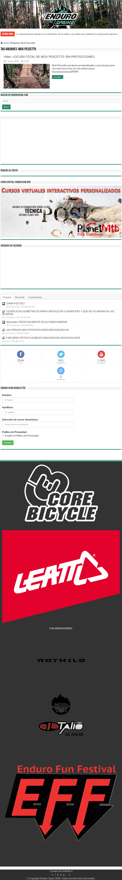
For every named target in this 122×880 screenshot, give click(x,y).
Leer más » (57, 77)
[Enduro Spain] (61, 13)
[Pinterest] (61, 875)
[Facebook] (55, 875)
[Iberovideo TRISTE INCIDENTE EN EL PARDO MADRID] (3, 322)
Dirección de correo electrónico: (20, 419)
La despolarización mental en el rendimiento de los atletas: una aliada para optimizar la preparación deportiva (67, 34)
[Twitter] (58, 875)
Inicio (6, 43)
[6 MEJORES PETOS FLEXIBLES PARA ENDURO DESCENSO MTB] (3, 338)
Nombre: (7, 395)
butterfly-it (67, 871)
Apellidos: (8, 407)
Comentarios (35, 297)
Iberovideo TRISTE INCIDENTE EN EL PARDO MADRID (37, 322)
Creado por (56, 871)
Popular (7, 297)
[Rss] (52, 875)
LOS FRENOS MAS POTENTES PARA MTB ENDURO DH (37, 330)
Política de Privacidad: (14, 432)
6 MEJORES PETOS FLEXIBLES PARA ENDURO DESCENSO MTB (43, 338)
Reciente (20, 297)
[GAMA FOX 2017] (3, 303)
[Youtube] (64, 875)
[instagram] (69, 875)
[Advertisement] (61, 142)
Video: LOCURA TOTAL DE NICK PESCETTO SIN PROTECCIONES (49, 56)
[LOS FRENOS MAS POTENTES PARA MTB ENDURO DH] (3, 330)
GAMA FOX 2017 (16, 303)
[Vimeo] (67, 875)
